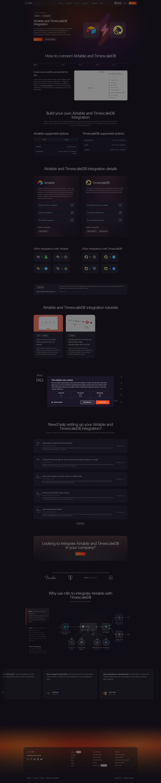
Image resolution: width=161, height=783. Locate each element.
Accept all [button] (102, 402)
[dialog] (80, 391)
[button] (57, 402)
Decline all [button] (87, 402)
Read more (60, 389)
